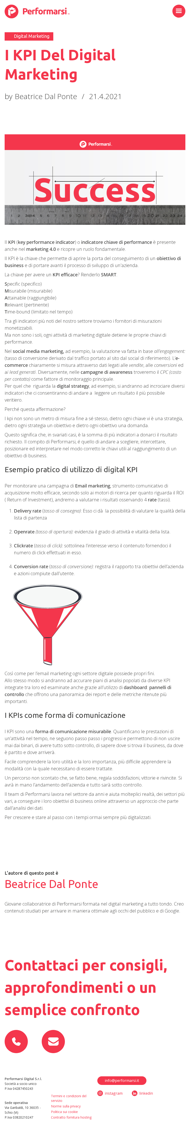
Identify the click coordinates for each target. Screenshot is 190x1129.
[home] (37, 11)
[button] (178, 11)
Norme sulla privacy (66, 1106)
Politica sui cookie (64, 1112)
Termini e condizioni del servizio (68, 1098)
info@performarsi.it (122, 1080)
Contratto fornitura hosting (71, 1117)
